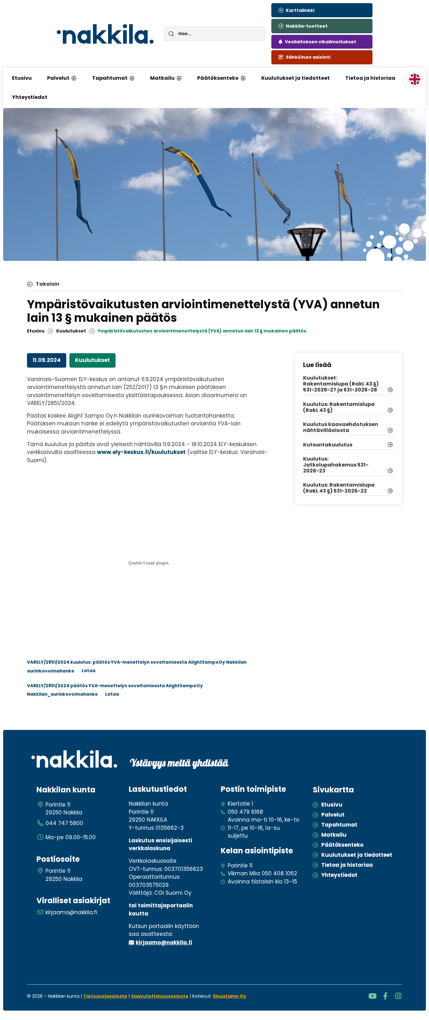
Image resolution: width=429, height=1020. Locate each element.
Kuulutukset (71, 331)
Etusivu (36, 331)
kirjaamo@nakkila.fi (164, 942)
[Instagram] (398, 996)
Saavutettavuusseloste (159, 996)
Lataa (88, 671)
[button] (74, 78)
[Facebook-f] (385, 996)
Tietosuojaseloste (105, 996)
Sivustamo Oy (229, 996)
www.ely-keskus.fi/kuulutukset (141, 452)
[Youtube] (372, 996)
